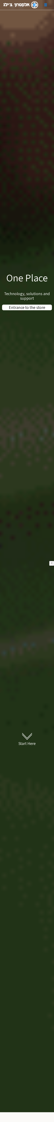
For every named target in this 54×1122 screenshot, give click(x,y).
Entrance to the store (27, 307)
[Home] (21, 5)
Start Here (27, 743)
